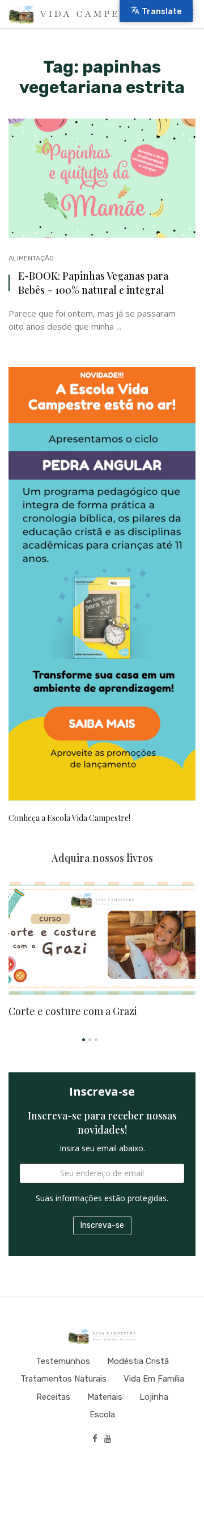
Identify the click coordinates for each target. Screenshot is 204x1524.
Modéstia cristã (138, 1361)
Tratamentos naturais (63, 1379)
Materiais (104, 1397)
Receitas (53, 1397)
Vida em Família (154, 1379)
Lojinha (153, 1397)
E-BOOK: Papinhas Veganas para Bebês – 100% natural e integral (93, 282)
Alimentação (31, 258)
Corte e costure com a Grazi (72, 1011)
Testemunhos (63, 1361)
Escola (102, 1414)
